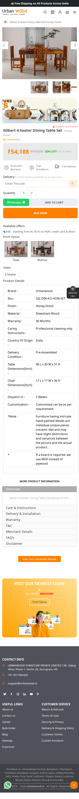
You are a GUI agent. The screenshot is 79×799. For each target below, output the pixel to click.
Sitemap (7, 740)
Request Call (73, 294)
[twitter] (4, 693)
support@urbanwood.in (22, 683)
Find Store (40, 602)
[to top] (74, 785)
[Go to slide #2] (57, 87)
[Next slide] (75, 45)
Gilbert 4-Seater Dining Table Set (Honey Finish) (35, 22)
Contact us (8, 715)
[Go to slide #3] (66, 87)
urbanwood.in (35, 786)
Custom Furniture (52, 740)
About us (7, 709)
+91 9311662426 (18, 675)
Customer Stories (52, 734)
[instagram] (18, 693)
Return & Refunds (53, 709)
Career (6, 722)
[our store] (51, 12)
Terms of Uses (50, 715)
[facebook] (11, 693)
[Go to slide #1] (39, 87)
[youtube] (31, 693)
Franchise (8, 747)
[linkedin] (24, 693)
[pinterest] (37, 693)
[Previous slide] (4, 45)
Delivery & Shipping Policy (58, 728)
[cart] (65, 12)
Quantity (9, 193)
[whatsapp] (7, 785)
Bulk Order (9, 728)
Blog (5, 734)
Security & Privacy (53, 722)
